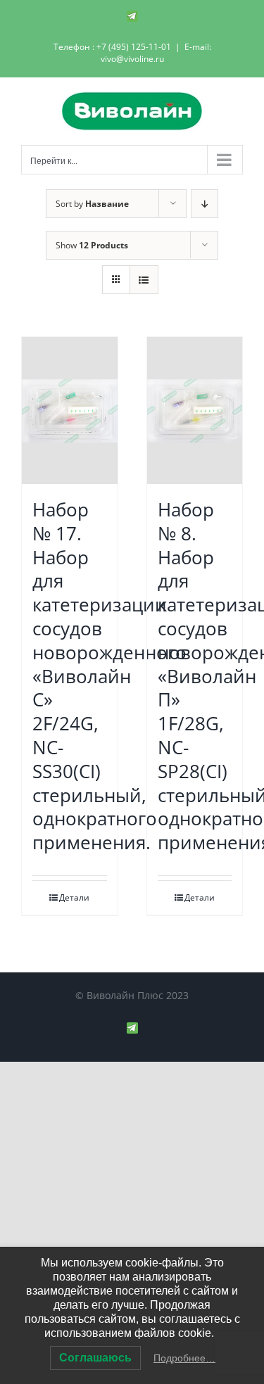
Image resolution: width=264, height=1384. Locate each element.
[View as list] (144, 279)
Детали (74, 897)
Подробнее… (184, 1358)
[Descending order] (204, 203)
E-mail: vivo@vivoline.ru (156, 53)
